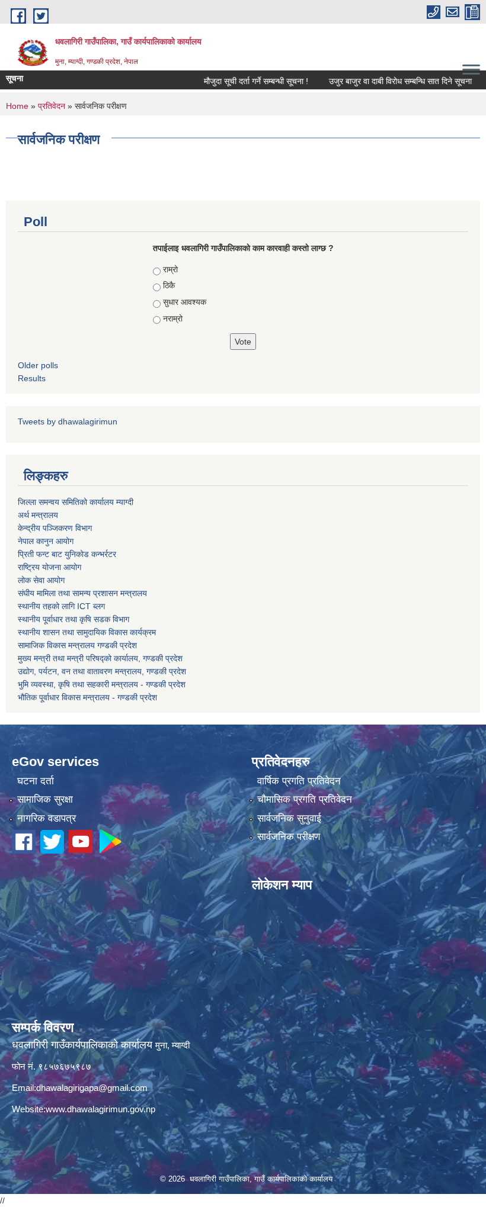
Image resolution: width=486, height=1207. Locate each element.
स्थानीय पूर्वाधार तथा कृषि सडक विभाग (73, 619)
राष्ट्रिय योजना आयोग (49, 567)
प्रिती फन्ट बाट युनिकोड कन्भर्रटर (67, 554)
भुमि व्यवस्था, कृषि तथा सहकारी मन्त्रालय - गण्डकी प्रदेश (102, 684)
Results (32, 378)
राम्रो (170, 269)
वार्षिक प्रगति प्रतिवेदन (299, 781)
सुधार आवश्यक (184, 302)
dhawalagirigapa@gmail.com (92, 1088)
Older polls (38, 365)
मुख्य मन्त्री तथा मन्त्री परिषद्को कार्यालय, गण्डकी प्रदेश (100, 658)
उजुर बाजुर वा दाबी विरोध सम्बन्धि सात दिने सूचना (380, 81)
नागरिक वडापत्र (46, 818)
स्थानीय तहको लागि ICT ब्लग (61, 606)
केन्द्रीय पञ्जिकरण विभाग (55, 528)
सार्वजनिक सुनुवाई (289, 818)
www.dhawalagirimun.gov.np (100, 1109)
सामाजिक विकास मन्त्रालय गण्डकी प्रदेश (77, 645)
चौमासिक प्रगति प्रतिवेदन (304, 799)
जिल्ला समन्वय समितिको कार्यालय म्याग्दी (75, 502)
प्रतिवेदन (51, 106)
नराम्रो (173, 318)
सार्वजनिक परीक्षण (288, 836)
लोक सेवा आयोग (41, 580)
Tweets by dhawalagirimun (67, 421)
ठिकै (169, 285)
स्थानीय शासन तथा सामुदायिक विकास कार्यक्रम (87, 632)
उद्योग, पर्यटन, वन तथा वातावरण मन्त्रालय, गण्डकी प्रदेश (102, 671)
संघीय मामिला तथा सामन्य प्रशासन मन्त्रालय (82, 593)
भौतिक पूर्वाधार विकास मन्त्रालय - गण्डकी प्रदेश (87, 697)
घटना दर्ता (35, 781)
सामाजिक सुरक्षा (45, 799)
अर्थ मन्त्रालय (38, 515)
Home (17, 106)
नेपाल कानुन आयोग (45, 541)
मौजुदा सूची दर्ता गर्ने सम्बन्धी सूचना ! (236, 81)
